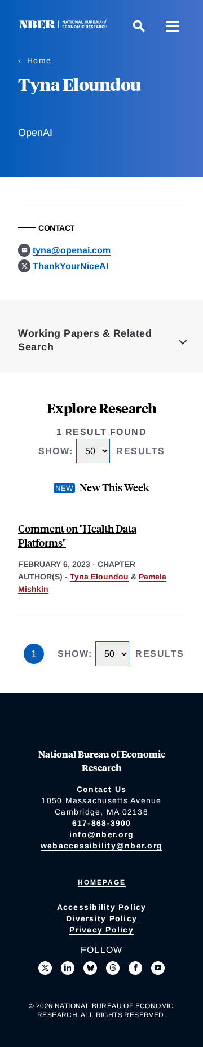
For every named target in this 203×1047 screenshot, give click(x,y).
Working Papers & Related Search (85, 340)
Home (39, 60)
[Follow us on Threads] (113, 968)
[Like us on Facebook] (135, 968)
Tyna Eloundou (99, 576)
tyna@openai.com (72, 250)
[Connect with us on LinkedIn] (67, 968)
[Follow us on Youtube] (158, 968)
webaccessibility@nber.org (101, 845)
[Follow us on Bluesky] (90, 968)
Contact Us (102, 789)
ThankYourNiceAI (70, 266)
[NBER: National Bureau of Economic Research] (65, 25)
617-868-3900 (101, 823)
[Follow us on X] (45, 968)
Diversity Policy (101, 918)
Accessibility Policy (102, 907)
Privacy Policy (101, 929)
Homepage (102, 882)
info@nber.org (101, 834)
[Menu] (172, 26)
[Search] (138, 26)
